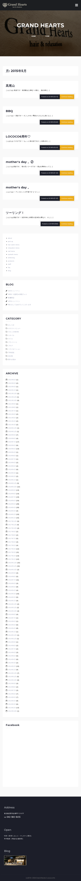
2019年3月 (12, 473)
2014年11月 (12, 638)
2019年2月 (12, 476)
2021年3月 (12, 424)
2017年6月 (12, 542)
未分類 (10, 356)
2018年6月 (12, 500)
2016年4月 (12, 590)
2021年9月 (12, 404)
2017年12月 (12, 521)
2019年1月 (12, 480)
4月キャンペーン (14, 301)
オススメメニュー (14, 328)
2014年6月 (12, 652)
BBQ (9, 111)
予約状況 (11, 352)
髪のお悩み (12, 359)
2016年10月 (12, 569)
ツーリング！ (15, 213)
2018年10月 (12, 487)
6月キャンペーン (14, 291)
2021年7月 (12, 411)
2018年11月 (12, 483)
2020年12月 (12, 428)
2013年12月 (12, 673)
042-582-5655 (13, 817)
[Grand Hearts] (15, 5)
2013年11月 (12, 676)
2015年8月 (12, 614)
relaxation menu (14, 248)
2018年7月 (12, 497)
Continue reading (67, 96)
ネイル (10, 339)
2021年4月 (12, 421)
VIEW (47, 36)
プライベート (12, 342)
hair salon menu (14, 245)
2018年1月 (12, 518)
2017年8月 (12, 535)
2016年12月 (12, 563)
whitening (11, 258)
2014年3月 (12, 663)
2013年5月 (12, 697)
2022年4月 (12, 386)
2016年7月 (12, 580)
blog (9, 270)
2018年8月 (12, 494)
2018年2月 (12, 514)
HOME (34, 36)
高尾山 (10, 85)
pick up (10, 241)
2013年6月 (12, 694)
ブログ (10, 345)
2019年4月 (12, 469)
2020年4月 (12, 452)
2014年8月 (12, 645)
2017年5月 (12, 545)
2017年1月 (12, 559)
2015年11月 (12, 607)
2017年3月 (12, 552)
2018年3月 (12, 511)
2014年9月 (12, 642)
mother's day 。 (18, 187)
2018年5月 (12, 504)
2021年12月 (12, 393)
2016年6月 (12, 583)
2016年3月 (12, 594)
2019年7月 (12, 459)
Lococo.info (51, 878)
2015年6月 (12, 621)
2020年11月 (12, 431)
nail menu (11, 251)
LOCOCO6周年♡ (18, 136)
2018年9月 (12, 490)
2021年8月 (12, 407)
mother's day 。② (20, 162)
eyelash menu (13, 254)
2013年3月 (12, 704)
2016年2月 (12, 597)
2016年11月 (12, 566)
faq (9, 267)
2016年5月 (12, 587)
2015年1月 (12, 632)
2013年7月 (12, 690)
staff (9, 264)
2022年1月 (12, 390)
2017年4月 (12, 549)
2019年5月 (12, 466)
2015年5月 (12, 625)
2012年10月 (12, 711)
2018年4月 (12, 507)
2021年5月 (12, 418)
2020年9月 (12, 435)
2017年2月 (12, 556)
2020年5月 (12, 449)
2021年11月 (12, 397)
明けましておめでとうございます (19, 304)
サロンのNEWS (13, 332)
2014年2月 (12, 666)
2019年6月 (12, 462)
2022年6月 (12, 380)
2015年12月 (12, 604)
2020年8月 (12, 438)
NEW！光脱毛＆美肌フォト (17, 294)
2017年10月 (12, 528)
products (11, 261)
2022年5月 (12, 383)
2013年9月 (12, 683)
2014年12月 (12, 635)
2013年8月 (12, 687)
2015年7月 (12, 618)
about (10, 238)
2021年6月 (12, 414)
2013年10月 (12, 680)
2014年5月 (12, 656)
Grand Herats (41, 878)
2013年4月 (12, 701)
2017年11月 (12, 525)
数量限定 (11, 298)
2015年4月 (12, 628)
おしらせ (11, 325)
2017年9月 (12, 531)
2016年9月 (12, 573)
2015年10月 (12, 611)
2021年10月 (12, 400)
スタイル (11, 335)
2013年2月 (12, 708)
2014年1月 (12, 669)
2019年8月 (12, 455)
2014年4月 (12, 659)
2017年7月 (12, 538)
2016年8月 (12, 576)
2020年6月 (12, 445)
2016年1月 (12, 600)
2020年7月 (12, 442)
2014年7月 (12, 649)
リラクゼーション (14, 349)
